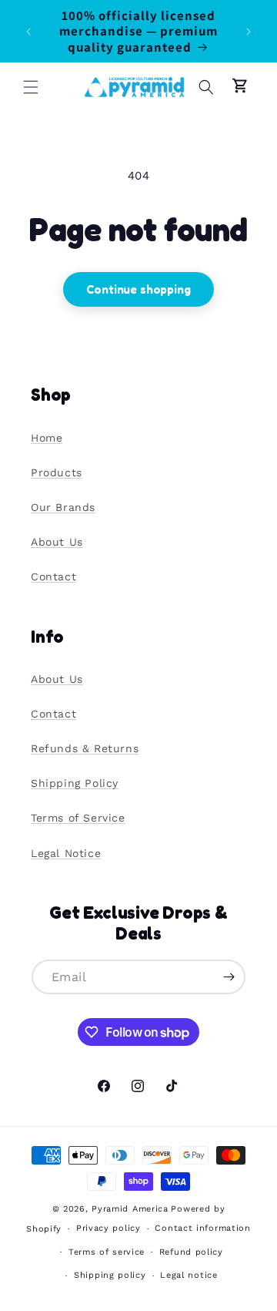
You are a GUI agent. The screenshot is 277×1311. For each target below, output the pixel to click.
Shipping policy (110, 1275)
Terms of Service (78, 818)
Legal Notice (66, 853)
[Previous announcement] (28, 32)
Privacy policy (108, 1228)
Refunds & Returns (84, 748)
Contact (53, 576)
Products (56, 472)
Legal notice (188, 1275)
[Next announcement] (248, 32)
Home (46, 438)
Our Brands (63, 507)
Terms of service (106, 1252)
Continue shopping (138, 289)
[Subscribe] (228, 977)
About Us (57, 542)
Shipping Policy (74, 783)
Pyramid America (130, 1209)
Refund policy (191, 1252)
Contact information (202, 1228)
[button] (31, 87)
